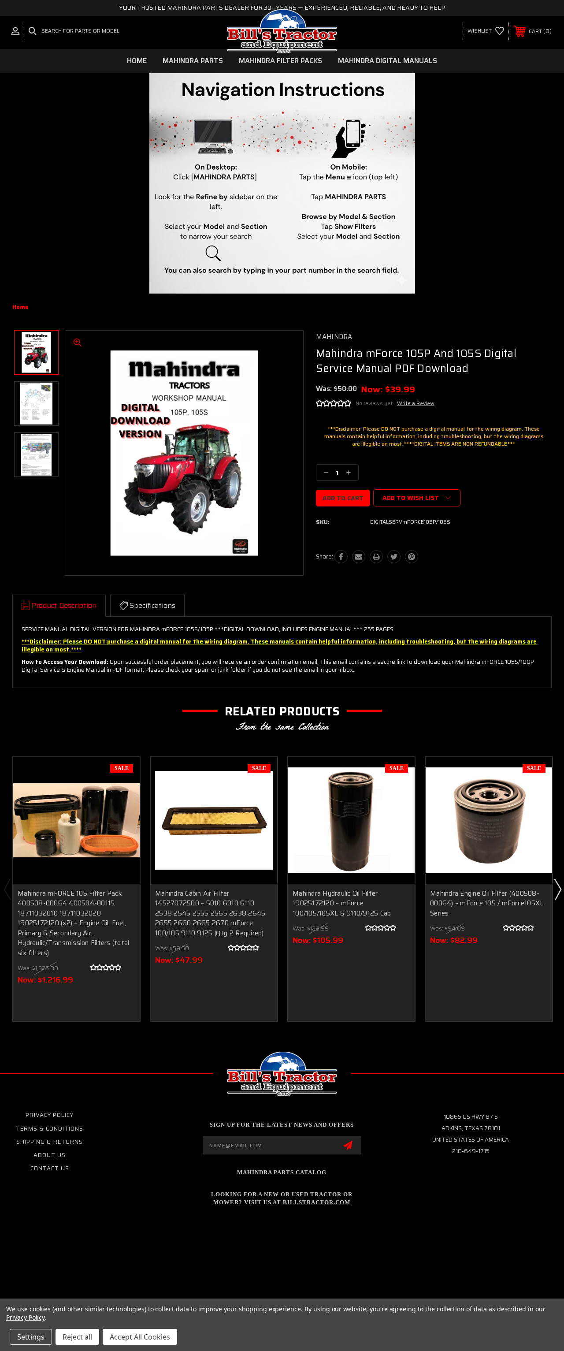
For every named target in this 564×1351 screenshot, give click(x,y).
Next (557, 889)
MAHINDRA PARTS (193, 60)
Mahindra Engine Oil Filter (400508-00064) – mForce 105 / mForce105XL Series (486, 903)
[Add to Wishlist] (122, 795)
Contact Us (49, 1168)
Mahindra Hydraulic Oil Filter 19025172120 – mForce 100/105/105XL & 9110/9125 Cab (342, 903)
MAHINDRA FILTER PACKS (280, 60)
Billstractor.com (316, 1202)
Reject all (77, 1337)
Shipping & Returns (49, 1141)
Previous (7, 889)
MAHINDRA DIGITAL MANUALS (387, 60)
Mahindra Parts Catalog (282, 1172)
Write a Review (415, 403)
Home (137, 60)
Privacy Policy (50, 1115)
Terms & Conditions (49, 1128)
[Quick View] (122, 774)
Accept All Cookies (140, 1337)
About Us (49, 1155)
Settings (31, 1337)
